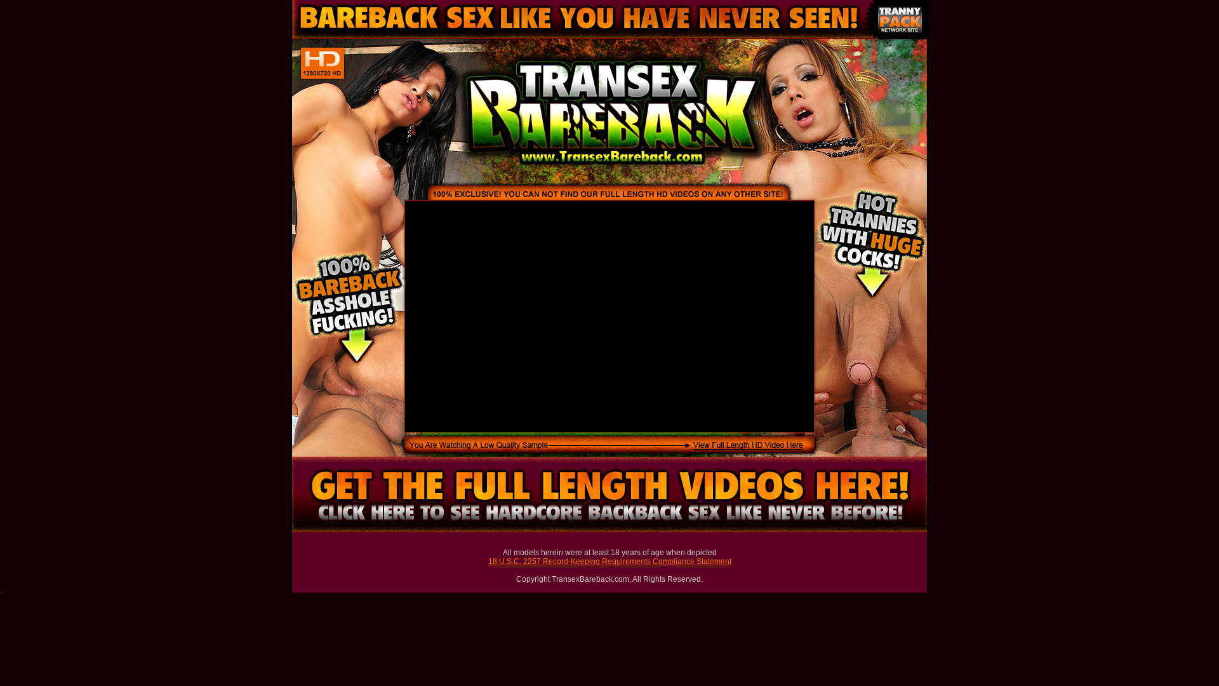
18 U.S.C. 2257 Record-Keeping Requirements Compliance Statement (609, 561)
